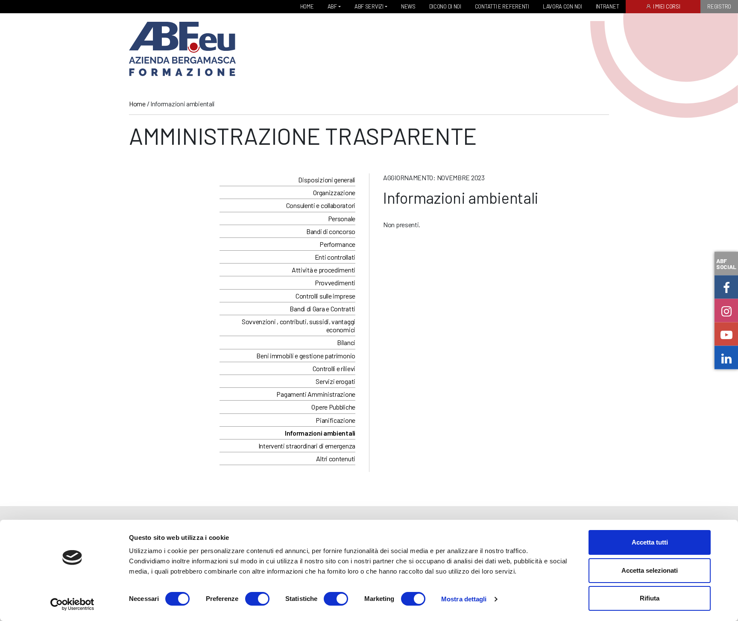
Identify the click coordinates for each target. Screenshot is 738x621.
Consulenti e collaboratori (320, 205)
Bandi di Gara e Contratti (322, 309)
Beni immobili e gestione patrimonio (305, 356)
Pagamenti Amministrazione (315, 394)
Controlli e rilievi (334, 368)
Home (137, 104)
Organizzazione (334, 192)
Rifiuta (649, 598)
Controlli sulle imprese (325, 296)
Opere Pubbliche (333, 407)
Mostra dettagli (464, 599)
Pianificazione (335, 420)
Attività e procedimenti (323, 270)
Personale (341, 218)
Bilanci (346, 342)
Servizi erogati (335, 381)
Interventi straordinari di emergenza (306, 446)
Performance (337, 244)
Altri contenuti (335, 458)
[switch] (257, 599)
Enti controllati (335, 257)
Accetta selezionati (649, 570)
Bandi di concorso (330, 231)
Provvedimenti (335, 282)
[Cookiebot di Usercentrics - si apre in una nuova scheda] (72, 604)
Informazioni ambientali (320, 433)
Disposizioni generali (326, 180)
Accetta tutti (650, 542)
